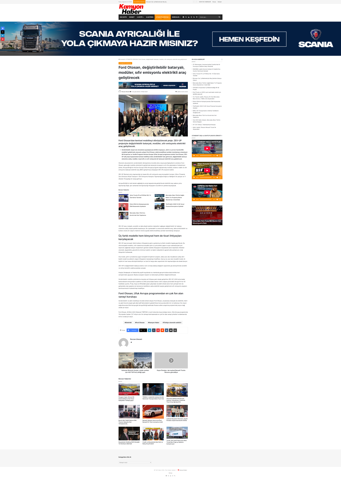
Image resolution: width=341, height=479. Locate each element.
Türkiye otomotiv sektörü (172, 322)
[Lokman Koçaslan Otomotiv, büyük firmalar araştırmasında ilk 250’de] (177, 411)
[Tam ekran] (220, 155)
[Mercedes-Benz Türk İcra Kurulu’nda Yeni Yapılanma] (123, 215)
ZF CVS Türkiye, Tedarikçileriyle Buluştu (204, 124)
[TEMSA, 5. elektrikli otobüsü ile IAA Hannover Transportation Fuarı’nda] (153, 389)
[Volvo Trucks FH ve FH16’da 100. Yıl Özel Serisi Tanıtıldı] (123, 198)
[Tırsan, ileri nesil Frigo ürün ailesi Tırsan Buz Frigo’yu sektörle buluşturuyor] (177, 433)
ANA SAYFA (123, 17)
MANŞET (132, 17)
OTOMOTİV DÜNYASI (162, 17)
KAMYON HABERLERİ (205, 1)
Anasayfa (122, 59)
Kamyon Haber (154, 322)
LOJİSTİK (140, 17)
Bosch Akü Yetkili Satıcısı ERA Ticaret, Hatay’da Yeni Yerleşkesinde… (127, 422)
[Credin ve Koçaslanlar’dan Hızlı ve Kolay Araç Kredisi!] (153, 433)
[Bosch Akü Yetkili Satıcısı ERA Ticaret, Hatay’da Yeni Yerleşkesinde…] (129, 412)
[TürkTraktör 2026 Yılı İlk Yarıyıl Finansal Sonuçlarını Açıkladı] (159, 206)
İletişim (220, 1)
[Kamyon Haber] (131, 9)
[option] (207, 215)
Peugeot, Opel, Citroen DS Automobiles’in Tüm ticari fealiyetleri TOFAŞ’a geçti (126, 398)
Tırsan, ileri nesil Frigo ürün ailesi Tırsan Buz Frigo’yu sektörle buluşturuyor (177, 442)
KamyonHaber (183, 470)
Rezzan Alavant (126, 91)
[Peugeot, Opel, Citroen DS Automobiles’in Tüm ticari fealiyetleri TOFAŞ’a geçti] (129, 389)
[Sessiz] (217, 155)
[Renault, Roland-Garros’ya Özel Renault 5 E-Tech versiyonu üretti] (153, 412)
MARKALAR (175, 17)
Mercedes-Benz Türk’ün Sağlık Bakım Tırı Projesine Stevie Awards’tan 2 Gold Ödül (168, 1)
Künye (214, 1)
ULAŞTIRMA (149, 17)
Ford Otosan (140, 322)
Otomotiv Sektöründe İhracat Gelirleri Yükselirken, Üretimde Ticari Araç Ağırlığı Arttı (176, 400)
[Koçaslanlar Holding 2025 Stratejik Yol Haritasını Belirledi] (129, 433)
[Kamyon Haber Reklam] (170, 39)
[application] (207, 148)
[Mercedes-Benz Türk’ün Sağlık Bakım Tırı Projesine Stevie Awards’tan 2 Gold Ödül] (159, 198)
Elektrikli (129, 322)
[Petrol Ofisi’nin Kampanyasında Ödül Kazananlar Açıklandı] (123, 206)
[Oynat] (194, 155)
